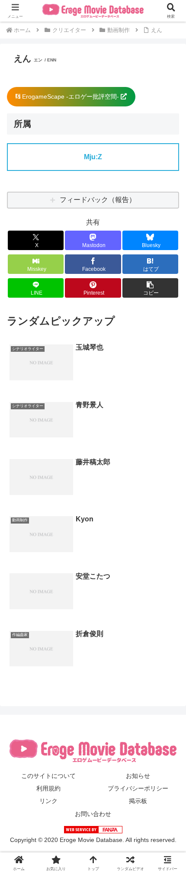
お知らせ (138, 775)
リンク (48, 800)
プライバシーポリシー (138, 788)
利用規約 (48, 788)
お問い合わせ (93, 813)
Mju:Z (93, 157)
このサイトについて (48, 775)
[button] (150, 288)
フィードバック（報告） (98, 199)
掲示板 (138, 800)
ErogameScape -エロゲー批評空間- (70, 96)
